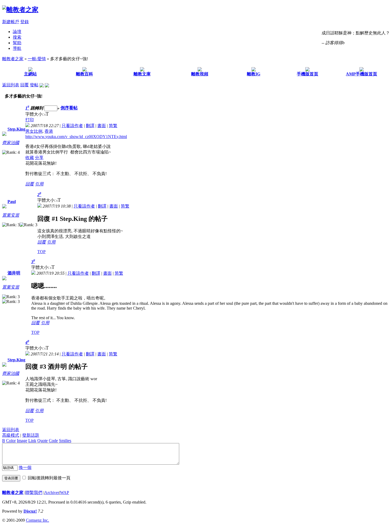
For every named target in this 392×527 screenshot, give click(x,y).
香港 (49, 131)
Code (53, 440)
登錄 (24, 21)
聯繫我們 (33, 492)
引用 (39, 184)
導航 (17, 48)
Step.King (16, 129)
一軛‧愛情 (37, 58)
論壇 (17, 31)
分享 (39, 157)
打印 (29, 119)
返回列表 (10, 85)
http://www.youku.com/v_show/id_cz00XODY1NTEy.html (76, 136)
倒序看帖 (69, 108)
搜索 (17, 37)
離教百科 (84, 74)
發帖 (34, 85)
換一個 (25, 467)
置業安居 (10, 215)
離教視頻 (199, 74)
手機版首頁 (307, 74)
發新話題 (30, 435)
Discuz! (30, 511)
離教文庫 (142, 74)
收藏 (29, 157)
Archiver (51, 492)
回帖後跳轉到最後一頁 (49, 478)
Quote (42, 440)
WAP (64, 492)
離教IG (253, 74)
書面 (101, 125)
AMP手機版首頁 (361, 74)
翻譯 (90, 125)
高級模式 (10, 435)
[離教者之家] (20, 9)
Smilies (65, 440)
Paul (11, 201)
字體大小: (35, 114)
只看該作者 (72, 125)
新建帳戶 (10, 21)
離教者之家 (12, 58)
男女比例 (33, 131)
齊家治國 (10, 142)
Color (11, 440)
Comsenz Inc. (37, 520)
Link (32, 440)
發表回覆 (11, 478)
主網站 (30, 74)
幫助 (17, 42)
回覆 (24, 85)
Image (22, 440)
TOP (41, 251)
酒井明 (13, 273)
